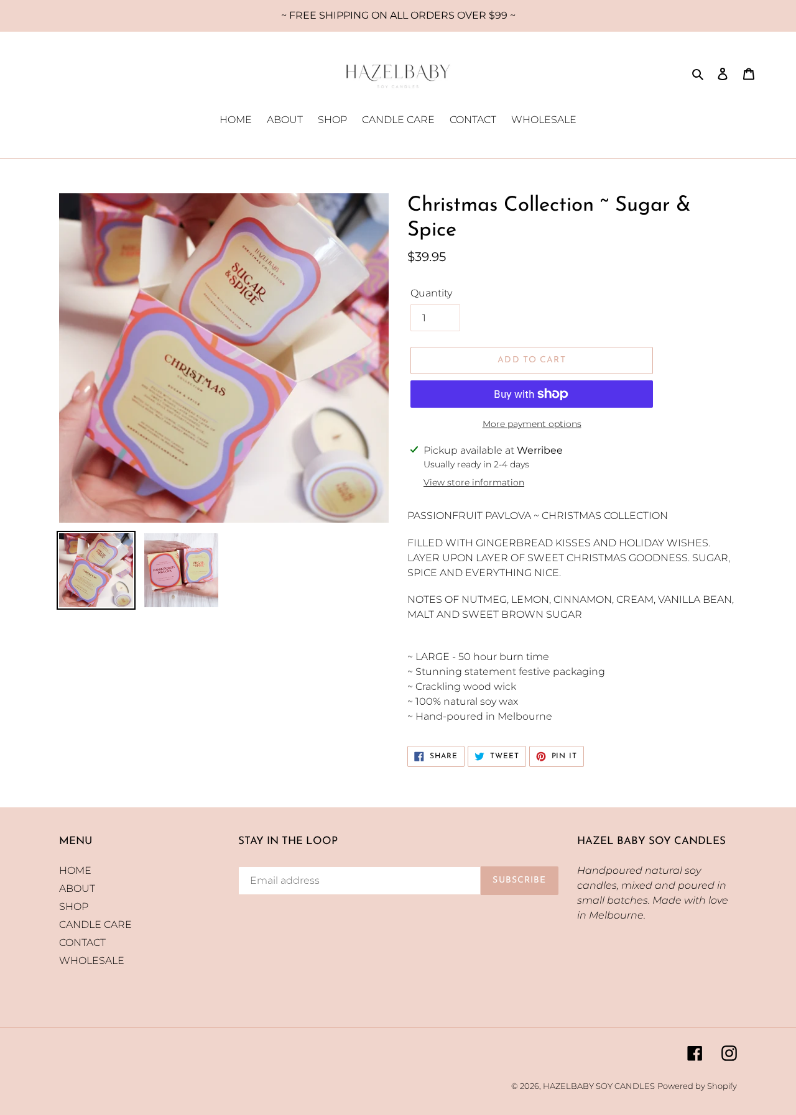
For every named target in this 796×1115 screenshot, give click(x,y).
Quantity (431, 293)
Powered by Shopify (697, 1086)
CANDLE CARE (95, 924)
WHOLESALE (91, 960)
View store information (473, 482)
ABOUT (77, 888)
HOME (75, 870)
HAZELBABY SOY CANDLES (599, 1086)
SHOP (73, 906)
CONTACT (82, 942)
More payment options (532, 423)
